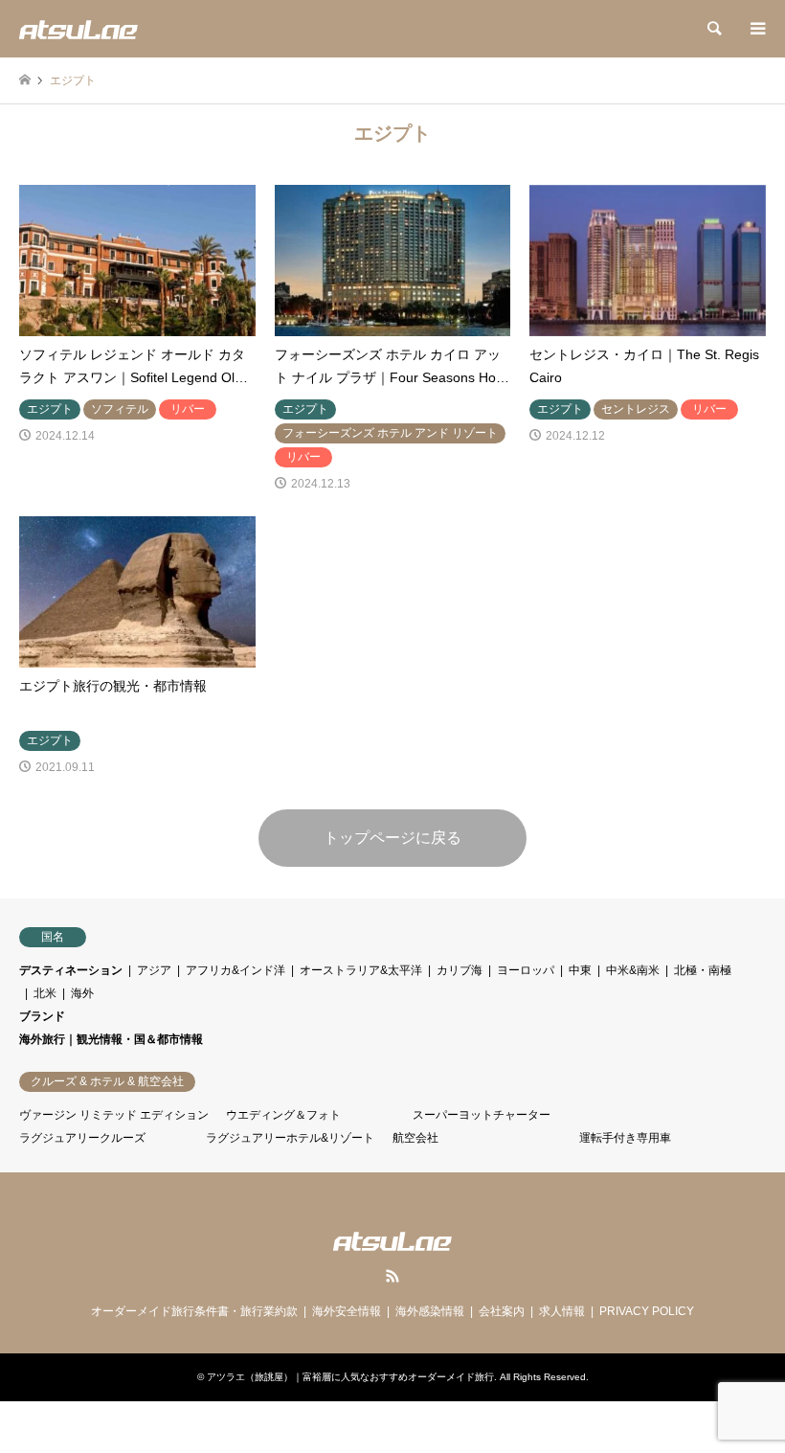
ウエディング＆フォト (283, 1115)
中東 (580, 970)
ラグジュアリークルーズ (82, 1138)
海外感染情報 (429, 1311)
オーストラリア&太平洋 (361, 970)
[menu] (756, 28)
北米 (45, 993)
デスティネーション (71, 970)
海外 (82, 993)
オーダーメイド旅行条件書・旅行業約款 (194, 1311)
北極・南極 (702, 970)
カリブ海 (459, 970)
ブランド (42, 1016)
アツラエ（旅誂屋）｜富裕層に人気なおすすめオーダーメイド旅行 (350, 1377)
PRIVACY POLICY (646, 1311)
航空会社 (415, 1138)
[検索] (713, 28)
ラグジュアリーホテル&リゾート (290, 1138)
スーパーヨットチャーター (481, 1115)
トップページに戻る (392, 837)
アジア (154, 970)
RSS (392, 1276)
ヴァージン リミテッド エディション (114, 1115)
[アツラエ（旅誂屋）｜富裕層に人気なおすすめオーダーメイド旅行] (78, 28)
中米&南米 (633, 970)
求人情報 (562, 1311)
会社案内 (502, 1311)
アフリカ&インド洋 (235, 970)
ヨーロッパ (525, 970)
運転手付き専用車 (625, 1138)
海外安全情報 (346, 1311)
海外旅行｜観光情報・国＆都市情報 (111, 1039)
